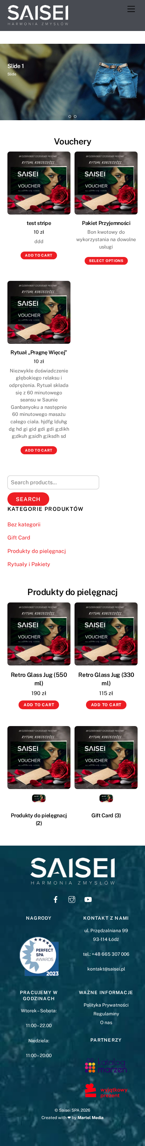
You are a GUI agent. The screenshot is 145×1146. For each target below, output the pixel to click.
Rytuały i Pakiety (28, 564)
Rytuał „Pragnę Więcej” (38, 352)
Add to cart (39, 255)
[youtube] (88, 899)
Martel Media (91, 1117)
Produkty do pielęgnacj (36, 551)
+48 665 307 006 (110, 954)
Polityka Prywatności (106, 1005)
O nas (106, 1022)
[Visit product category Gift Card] (106, 757)
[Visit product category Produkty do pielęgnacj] (38, 757)
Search (28, 499)
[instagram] (72, 899)
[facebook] (55, 899)
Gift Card (18, 537)
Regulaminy (106, 1013)
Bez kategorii (23, 524)
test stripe (39, 223)
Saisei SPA (69, 1110)
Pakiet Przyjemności (106, 223)
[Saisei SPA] (37, 22)
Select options (106, 261)
